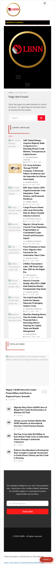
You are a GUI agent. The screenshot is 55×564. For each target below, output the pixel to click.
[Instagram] (30, 545)
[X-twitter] (41, 545)
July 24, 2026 (29, 184)
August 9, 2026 (30, 162)
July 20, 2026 (29, 244)
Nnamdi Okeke (32, 182)
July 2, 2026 (29, 260)
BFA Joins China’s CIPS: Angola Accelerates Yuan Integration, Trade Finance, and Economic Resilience (34, 193)
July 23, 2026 (29, 204)
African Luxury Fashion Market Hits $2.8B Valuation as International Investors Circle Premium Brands (30, 423)
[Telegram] (24, 545)
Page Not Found (21, 92)
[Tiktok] (13, 545)
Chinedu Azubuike (33, 241)
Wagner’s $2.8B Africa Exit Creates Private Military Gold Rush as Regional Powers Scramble (21, 393)
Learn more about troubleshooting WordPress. (24, 562)
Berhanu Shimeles (34, 309)
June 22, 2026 (30, 336)
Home (11, 92)
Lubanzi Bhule (32, 292)
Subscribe (27, 511)
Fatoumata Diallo (33, 219)
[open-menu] (44, 3)
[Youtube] (19, 545)
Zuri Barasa (31, 275)
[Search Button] (41, 118)
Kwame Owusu (32, 202)
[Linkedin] (35, 545)
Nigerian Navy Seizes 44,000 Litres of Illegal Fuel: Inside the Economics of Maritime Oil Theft (30, 410)
